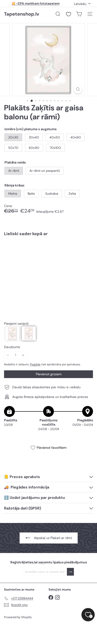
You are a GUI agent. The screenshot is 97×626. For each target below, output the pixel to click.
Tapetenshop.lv (21, 14)
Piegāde (35, 364)
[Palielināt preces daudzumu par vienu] (23, 355)
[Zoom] (78, 89)
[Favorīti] (68, 14)
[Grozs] (79, 14)
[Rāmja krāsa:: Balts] (45, 249)
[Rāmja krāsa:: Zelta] (62, 249)
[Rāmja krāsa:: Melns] (36, 249)
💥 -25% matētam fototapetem (36, 3)
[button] (12, 333)
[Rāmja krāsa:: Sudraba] (53, 249)
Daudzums (12, 347)
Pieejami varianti (16, 324)
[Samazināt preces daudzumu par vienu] (8, 355)
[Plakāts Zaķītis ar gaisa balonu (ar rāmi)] (48, 257)
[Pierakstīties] (70, 572)
